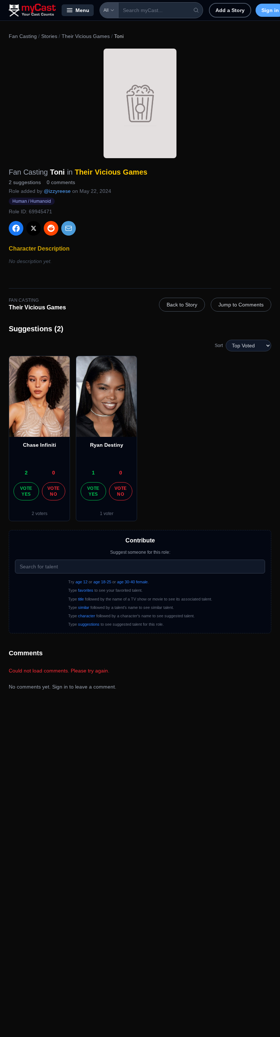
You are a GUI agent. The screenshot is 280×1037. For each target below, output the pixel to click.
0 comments (61, 182)
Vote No (53, 491)
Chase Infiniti (39, 445)
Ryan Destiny (106, 445)
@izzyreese (57, 191)
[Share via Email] (68, 228)
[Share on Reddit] (51, 228)
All (106, 10)
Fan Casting (23, 36)
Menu (82, 10)
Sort (219, 345)
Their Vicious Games (86, 36)
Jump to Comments (241, 305)
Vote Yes (26, 491)
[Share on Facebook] (16, 228)
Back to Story (182, 305)
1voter (106, 513)
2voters (39, 513)
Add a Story (230, 10)
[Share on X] (33, 228)
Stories (49, 36)
